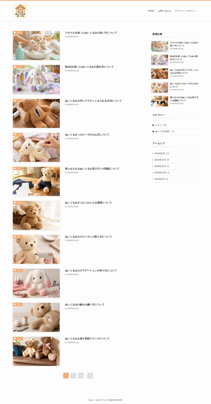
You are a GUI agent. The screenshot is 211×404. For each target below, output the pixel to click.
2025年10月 (161, 172)
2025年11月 (161, 166)
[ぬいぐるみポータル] (20, 11)
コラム (160, 125)
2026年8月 (161, 153)
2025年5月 (161, 179)
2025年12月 (161, 159)
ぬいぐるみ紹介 (164, 131)
